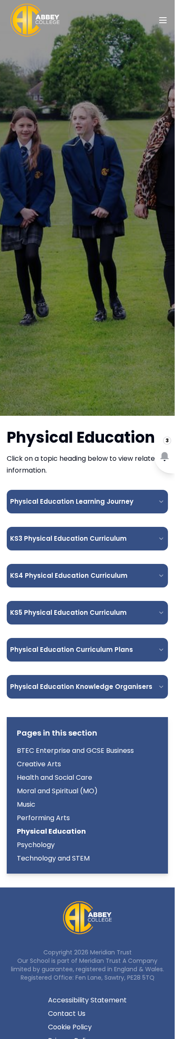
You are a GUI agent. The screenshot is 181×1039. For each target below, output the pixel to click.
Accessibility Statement (87, 1000)
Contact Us (66, 1013)
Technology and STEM (53, 858)
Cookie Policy (70, 1027)
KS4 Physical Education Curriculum (69, 575)
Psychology (36, 845)
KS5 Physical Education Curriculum (68, 612)
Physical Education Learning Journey (71, 501)
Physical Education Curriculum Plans (71, 649)
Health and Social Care (54, 777)
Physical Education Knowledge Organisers (81, 686)
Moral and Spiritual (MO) (57, 791)
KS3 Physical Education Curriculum (68, 538)
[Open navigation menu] (163, 20)
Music (26, 804)
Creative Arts (39, 764)
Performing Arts (43, 818)
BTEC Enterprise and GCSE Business (75, 750)
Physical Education (51, 831)
